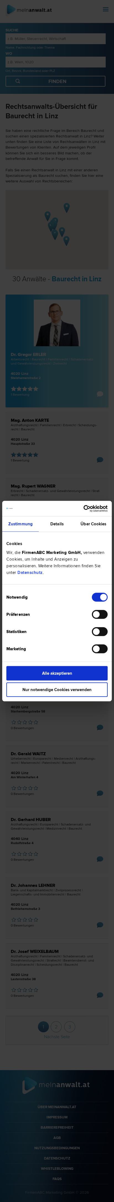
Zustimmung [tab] (20, 523)
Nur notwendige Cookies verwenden (57, 689)
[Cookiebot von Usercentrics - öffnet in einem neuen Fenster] (83, 508)
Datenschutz (30, 572)
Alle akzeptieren (57, 673)
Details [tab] (57, 523)
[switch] (100, 614)
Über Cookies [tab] (93, 523)
